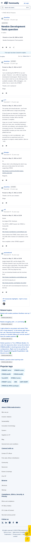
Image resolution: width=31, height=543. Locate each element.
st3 (5, 209)
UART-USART (24, 382)
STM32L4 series (16, 378)
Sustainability (5, 421)
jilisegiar (6, 152)
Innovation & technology (8, 425)
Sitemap (4, 490)
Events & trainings (7, 471)
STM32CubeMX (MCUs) (6, 317)
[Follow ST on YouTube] (17, 523)
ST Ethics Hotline (6, 505)
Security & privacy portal (8, 515)
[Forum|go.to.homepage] (11, 3)
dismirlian (7, 17)
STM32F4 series (19, 370)
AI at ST (4, 476)
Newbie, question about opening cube (11, 359)
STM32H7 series (6, 370)
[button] (2, 3)
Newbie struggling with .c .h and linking (12, 321)
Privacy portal (17, 534)
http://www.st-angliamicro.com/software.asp (14, 231)
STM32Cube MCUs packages (10, 385)
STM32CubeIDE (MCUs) (6, 324)
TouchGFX (5, 378)
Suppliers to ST (6, 435)
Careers (4, 430)
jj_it (5, 99)
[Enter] (3, 7)
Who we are (5, 412)
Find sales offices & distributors (10, 458)
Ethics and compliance (8, 501)
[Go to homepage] (5, 402)
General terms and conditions (10, 444)
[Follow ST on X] (2, 523)
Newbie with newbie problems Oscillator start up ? (15, 313)
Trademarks (7, 534)
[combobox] (15, 7)
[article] (15, 77)
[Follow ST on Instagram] (10, 523)
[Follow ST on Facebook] (13, 523)
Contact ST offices (7, 453)
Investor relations (6, 416)
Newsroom (5, 467)
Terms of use (7, 532)
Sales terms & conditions (20, 532)
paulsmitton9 (8, 252)
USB (15, 382)
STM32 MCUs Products (9, 12)
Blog (3, 439)
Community (5, 462)
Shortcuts (4, 485)
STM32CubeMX (6, 374)
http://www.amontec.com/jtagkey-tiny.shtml (14, 283)
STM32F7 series (6, 382)
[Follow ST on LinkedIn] (6, 523)
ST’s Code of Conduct (8, 510)
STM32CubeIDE (18, 374)
